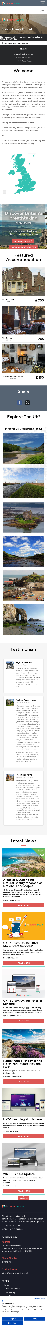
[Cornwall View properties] (23, 619)
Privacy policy (39, 1299)
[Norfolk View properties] (23, 483)
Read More (24, 905)
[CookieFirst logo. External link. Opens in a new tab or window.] (2, 1301)
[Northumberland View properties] (23, 551)
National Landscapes (22, 247)
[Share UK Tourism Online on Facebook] (19, 402)
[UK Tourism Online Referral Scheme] (23, 983)
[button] (23, 1198)
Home (6, 1285)
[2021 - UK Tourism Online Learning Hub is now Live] (23, 1102)
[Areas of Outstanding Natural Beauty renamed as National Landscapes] (23, 862)
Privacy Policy (9, 1292)
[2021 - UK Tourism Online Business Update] (23, 1157)
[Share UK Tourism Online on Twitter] (27, 402)
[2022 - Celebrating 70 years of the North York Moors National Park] (23, 1043)
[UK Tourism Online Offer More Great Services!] (23, 926)
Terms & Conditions (12, 1288)
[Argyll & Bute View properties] (23, 517)
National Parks (22, 241)
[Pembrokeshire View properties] (23, 585)
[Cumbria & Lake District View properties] (23, 448)
